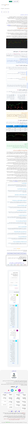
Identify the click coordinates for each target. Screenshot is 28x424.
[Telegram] (12, 390)
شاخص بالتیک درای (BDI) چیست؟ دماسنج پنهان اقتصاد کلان (24, 402)
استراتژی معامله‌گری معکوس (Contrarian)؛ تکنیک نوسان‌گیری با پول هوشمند (18, 398)
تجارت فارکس (5, 401)
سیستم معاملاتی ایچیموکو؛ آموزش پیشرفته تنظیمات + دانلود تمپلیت (24, 408)
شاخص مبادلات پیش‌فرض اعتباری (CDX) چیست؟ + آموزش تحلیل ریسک (18, 402)
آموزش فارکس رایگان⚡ (4, 404)
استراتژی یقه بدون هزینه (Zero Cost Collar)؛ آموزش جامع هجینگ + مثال (24, 398)
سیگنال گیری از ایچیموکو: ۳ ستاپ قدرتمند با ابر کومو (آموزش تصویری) (24, 405)
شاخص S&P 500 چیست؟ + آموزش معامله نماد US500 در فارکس (24, 395)
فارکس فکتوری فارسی (10, 404)
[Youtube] (16, 390)
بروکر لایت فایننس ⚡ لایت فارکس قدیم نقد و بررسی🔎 (4, 398)
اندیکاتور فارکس (9, 25)
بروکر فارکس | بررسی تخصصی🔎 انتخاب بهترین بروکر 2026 (10, 402)
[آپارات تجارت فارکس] (8, 390)
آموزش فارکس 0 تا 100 (15, 181)
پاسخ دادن (14, 302)
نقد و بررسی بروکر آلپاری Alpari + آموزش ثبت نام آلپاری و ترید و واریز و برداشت (10, 398)
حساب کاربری (10, 1)
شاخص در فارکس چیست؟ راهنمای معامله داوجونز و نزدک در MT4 (18, 395)
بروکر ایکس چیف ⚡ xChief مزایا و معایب (10, 407)
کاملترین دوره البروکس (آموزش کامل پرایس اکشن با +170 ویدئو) (4, 395)
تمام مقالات (24, 260)
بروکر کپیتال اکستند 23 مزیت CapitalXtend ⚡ (10, 394)
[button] (24, 253)
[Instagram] (19, 390)
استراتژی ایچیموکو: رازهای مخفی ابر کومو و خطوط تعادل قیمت (18, 405)
